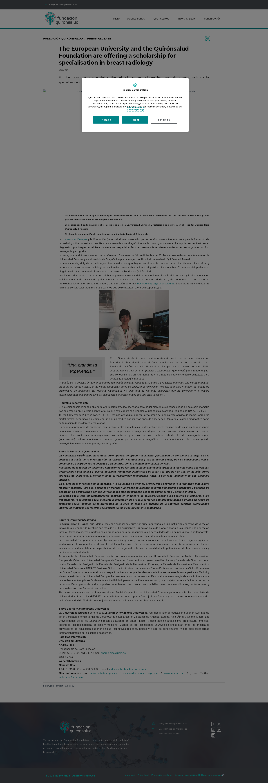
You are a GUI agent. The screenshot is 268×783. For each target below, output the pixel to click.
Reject (135, 120)
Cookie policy (135, 109)
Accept (106, 120)
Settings (164, 120)
